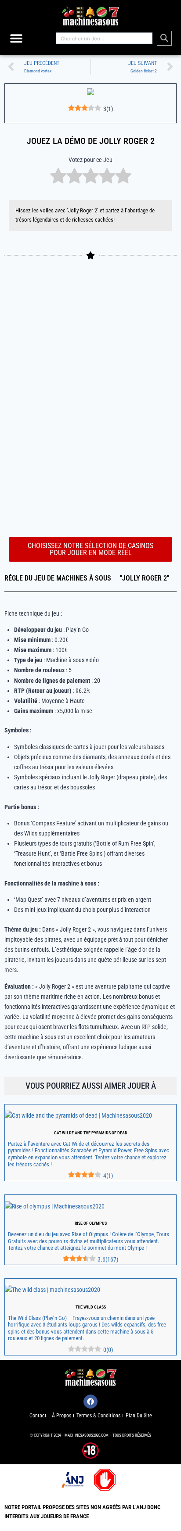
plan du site (139, 1416)
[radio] (58, 177)
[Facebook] (90, 1402)
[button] (16, 38)
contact (38, 1416)
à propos (61, 1416)
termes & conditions (98, 1416)
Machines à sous (83, 578)
